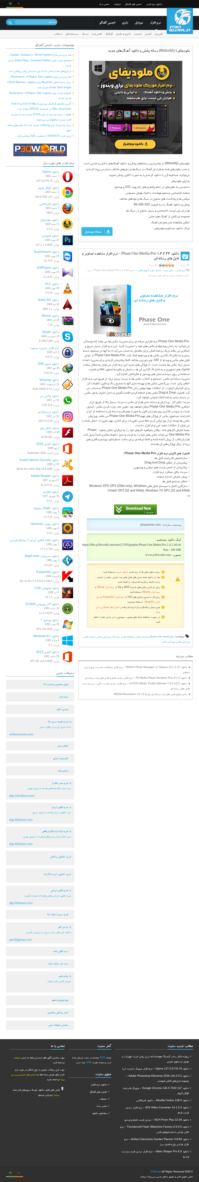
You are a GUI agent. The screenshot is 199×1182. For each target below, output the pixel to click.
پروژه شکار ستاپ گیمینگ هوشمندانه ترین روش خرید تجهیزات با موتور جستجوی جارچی (155, 1059)
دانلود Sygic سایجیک (46, 508)
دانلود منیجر (122, 571)
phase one (156, 636)
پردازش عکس (142, 636)
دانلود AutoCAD (48, 299)
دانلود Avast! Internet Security (39, 460)
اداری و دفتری (123, 33)
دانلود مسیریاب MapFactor (42, 556)
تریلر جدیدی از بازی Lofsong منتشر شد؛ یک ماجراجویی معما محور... (39, 127)
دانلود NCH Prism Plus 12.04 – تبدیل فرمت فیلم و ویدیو (157, 1119)
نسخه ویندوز (93, 231)
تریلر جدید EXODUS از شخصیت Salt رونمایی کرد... (43, 135)
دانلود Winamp (49, 379)
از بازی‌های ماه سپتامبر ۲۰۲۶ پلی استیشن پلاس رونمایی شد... (39, 70)
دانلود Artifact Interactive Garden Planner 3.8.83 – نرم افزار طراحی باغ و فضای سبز (156, 1141)
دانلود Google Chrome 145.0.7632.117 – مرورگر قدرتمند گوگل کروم (156, 1090)
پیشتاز (56, 1094)
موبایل (139, 23)
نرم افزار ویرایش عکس (108, 636)
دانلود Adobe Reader (45, 476)
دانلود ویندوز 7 (49, 620)
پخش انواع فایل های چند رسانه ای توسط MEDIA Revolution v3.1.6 (150, 694)
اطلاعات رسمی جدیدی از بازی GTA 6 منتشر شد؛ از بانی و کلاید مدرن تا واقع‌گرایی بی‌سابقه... (41, 117)
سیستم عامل (72, 33)
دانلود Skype (50, 331)
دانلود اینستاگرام (48, 412)
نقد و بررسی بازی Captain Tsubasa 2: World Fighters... (39, 54)
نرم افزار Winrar (105, 587)
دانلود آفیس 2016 (47, 443)
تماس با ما (104, 4)
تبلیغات (117, 4)
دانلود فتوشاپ (50, 235)
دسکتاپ (58, 33)
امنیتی (148, 33)
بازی (125, 23)
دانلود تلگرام (51, 491)
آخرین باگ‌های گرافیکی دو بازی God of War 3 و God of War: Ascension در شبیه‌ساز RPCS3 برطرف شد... (41, 106)
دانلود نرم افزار (154, 4)
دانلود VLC (52, 283)
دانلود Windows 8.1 (46, 636)
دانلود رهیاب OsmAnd (45, 524)
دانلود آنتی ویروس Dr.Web (42, 604)
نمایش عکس (89, 636)
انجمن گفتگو (107, 23)
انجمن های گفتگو (133, 4)
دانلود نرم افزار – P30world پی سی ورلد (180, 21)
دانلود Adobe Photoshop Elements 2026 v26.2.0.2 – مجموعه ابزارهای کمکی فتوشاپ (157, 1078)
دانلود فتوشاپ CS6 (47, 588)
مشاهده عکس (127, 636)
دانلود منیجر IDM (48, 363)
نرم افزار (155, 23)
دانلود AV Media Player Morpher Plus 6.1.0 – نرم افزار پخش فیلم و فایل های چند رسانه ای (136, 677)
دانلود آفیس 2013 (47, 652)
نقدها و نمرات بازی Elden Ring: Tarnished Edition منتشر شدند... (39, 63)
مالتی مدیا (97, 33)
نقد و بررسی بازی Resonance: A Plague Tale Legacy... (39, 76)
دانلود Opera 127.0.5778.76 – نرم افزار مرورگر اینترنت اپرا (155, 1068)
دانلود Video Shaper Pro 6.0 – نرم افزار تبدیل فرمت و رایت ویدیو (155, 1154)
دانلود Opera (50, 171)
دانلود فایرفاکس (49, 203)
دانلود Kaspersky (47, 572)
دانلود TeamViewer (46, 251)
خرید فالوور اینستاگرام (57, 874)
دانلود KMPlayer (48, 267)
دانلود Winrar (50, 315)
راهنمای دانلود (155, 11)
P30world (156, 1171)
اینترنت (138, 33)
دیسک (85, 33)
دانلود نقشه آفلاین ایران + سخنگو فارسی (34, 540)
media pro (168, 636)
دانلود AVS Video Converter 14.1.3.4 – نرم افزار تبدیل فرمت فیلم (157, 1110)
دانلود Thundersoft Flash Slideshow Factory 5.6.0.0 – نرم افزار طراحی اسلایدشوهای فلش (154, 1129)
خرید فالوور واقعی (60, 856)
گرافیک (109, 33)
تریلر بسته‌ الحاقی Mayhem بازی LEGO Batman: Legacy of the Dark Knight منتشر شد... (39, 84)
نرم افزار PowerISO (113, 596)
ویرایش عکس (183, 641)
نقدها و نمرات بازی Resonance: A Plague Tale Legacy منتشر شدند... (40, 95)
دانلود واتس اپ (49, 395)
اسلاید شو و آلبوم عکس (149, 270)
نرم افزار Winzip (151, 591)
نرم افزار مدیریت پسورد (44, 347)
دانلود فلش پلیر (49, 428)
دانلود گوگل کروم (48, 187)
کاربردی (159, 33)
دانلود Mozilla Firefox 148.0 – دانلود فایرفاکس (162, 1100)
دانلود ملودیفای (50, 219)
